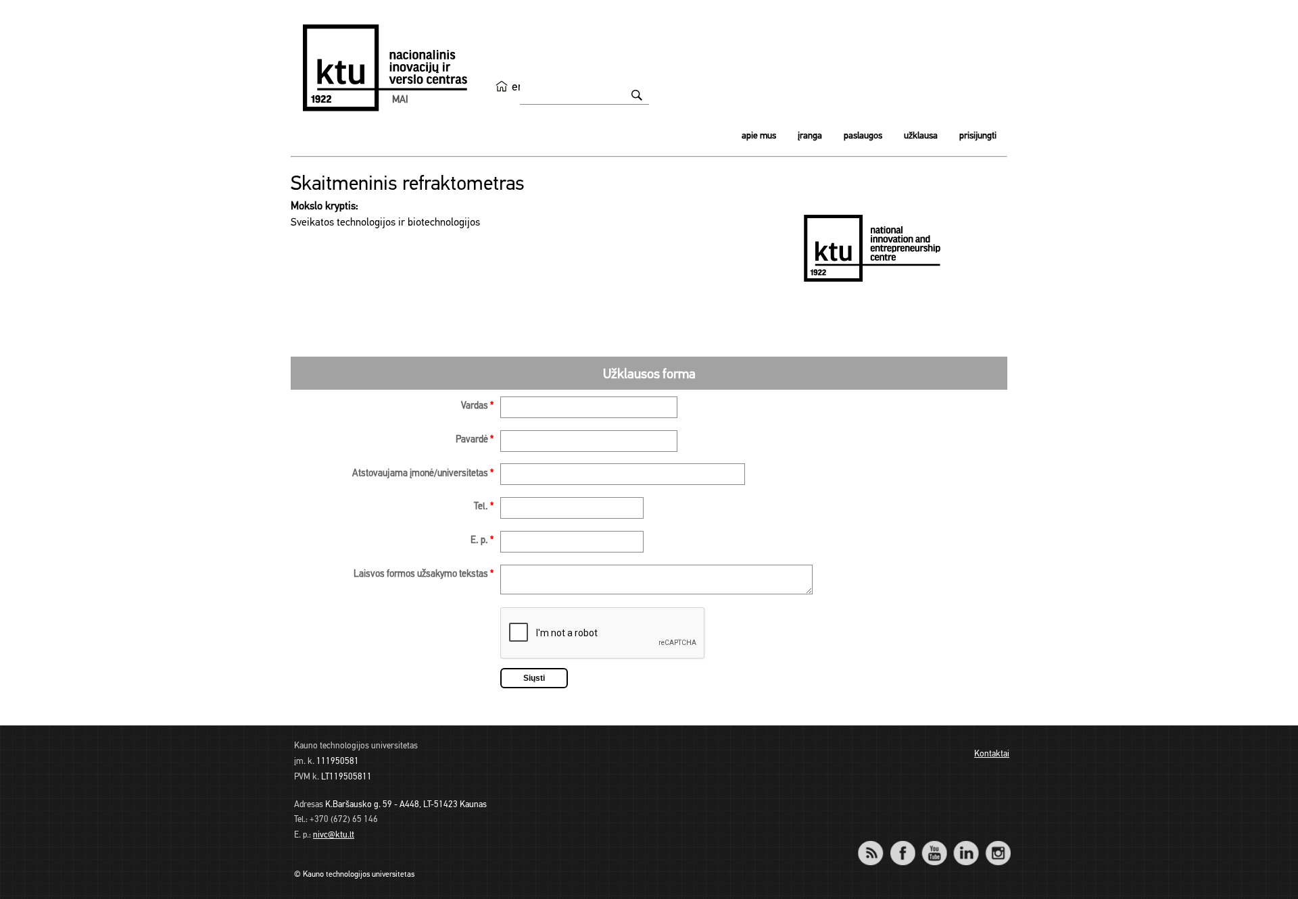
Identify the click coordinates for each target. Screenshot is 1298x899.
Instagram (997, 844)
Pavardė (475, 440)
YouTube (934, 844)
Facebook (902, 844)
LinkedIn (966, 844)
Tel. (484, 507)
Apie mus (759, 136)
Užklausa (921, 136)
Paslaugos (863, 136)
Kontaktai (991, 754)
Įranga (810, 136)
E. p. (482, 541)
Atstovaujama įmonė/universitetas (423, 474)
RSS (876, 844)
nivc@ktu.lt (333, 835)
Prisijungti (977, 136)
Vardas (477, 406)
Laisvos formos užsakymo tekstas (424, 574)
